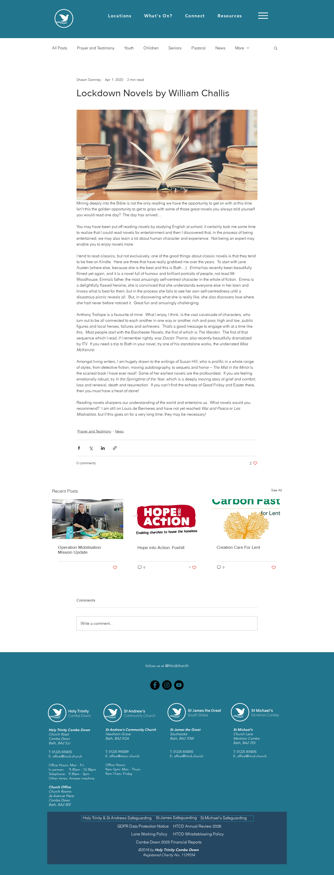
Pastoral (198, 47)
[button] (120, 16)
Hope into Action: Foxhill (160, 547)
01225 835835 (62, 752)
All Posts (59, 47)
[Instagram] (167, 685)
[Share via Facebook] (79, 448)
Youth (129, 47)
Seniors (175, 47)
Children (151, 47)
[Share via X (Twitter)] (91, 448)
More (239, 47)
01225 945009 (119, 751)
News (220, 47)
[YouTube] (179, 685)
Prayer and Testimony (95, 47)
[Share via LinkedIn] (102, 448)
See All (276, 490)
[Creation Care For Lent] (246, 519)
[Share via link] (114, 448)
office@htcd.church (67, 756)
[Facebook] (155, 685)
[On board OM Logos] (87, 519)
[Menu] (263, 15)
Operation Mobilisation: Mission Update (80, 550)
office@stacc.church (124, 756)
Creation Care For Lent (238, 547)
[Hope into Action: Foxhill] (167, 519)
